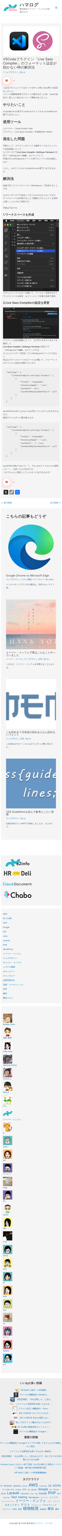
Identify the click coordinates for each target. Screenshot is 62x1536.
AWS (5, 914)
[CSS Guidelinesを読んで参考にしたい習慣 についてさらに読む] (31, 783)
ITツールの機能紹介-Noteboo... (34, 1394)
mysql (43, 1493)
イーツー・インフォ (14, 659)
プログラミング (49, 1505)
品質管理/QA (9, 980)
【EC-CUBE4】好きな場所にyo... (34, 1418)
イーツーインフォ (7, 1501)
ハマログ (29, 4)
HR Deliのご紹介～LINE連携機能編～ (31, 1472)
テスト (25, 1504)
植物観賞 (31, 1508)
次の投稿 (55, 503)
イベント (44, 1497)
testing (22, 1497)
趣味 (57, 1509)
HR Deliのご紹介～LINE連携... (34, 1390)
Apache (17, 1485)
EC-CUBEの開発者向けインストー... (34, 1427)
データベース (36, 1505)
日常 (40, 659)
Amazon (8, 1485)
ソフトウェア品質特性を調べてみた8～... (34, 1404)
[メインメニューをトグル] (56, 8)
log (36, 1494)
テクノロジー (38, 579)
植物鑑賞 (43, 1509)
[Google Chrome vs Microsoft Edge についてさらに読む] (31, 547)
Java (5, 936)
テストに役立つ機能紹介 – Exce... (34, 1408)
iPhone (56, 1489)
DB (49, 1485)
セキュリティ (9, 971)
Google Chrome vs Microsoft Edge (27, 575)
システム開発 (26, 579)
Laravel (6, 940)
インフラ (53, 1497)
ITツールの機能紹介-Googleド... (34, 1431)
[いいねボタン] (6, 80)
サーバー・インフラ (12, 962)
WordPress (8, 949)
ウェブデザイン (11, 72)
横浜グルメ (8, 998)
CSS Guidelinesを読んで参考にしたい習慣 (30, 813)
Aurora (24, 1486)
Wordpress (34, 1497)
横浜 (5, 993)
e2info (57, 1485)
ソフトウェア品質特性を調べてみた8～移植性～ (31, 1451)
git (29, 1489)
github (34, 1489)
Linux (32, 1494)
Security (6, 1498)
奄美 (20, 1509)
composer (43, 1486)
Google (6, 927)
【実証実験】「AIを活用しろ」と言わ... (34, 1399)
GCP (5, 923)
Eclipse (18, 1490)
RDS (59, 1494)
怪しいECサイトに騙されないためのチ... (34, 1422)
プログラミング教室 (9, 1509)
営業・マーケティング (13, 985)
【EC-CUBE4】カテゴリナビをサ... (34, 1413)
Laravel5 (24, 1493)
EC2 (12, 1489)
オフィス (56, 1501)
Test (14, 1497)
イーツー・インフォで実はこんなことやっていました (30, 654)
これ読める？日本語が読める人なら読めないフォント (30, 733)
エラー (49, 1501)
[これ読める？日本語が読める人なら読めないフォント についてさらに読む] (31, 704)
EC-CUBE (7, 918)
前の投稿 (6, 503)
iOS (4, 931)
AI (1, 1485)
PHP (5, 945)
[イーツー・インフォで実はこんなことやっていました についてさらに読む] (31, 624)
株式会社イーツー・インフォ (40, 1523)
